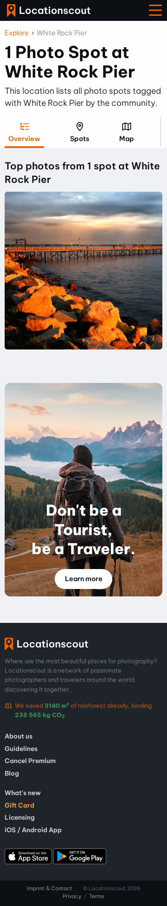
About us (18, 736)
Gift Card (19, 805)
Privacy (72, 896)
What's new (23, 793)
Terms (96, 896)
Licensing (20, 817)
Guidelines (21, 748)
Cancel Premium (30, 761)
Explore (17, 33)
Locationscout (48, 10)
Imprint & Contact (49, 888)
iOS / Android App (33, 830)
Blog (12, 773)
